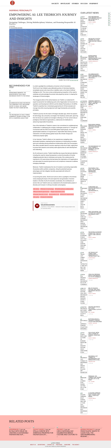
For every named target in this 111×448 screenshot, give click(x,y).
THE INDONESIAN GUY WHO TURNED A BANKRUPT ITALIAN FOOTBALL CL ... (94, 148)
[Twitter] (76, 80)
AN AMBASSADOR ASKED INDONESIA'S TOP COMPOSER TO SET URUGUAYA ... (94, 76)
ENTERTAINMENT (91, 257)
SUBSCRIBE (67, 444)
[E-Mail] (77, 80)
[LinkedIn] (74, 80)
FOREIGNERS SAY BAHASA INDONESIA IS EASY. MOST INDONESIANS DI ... (94, 188)
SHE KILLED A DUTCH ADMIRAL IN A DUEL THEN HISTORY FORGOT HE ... (95, 40)
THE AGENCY (75, 444)
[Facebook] (73, 80)
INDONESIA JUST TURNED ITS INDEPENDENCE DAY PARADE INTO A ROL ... (94, 358)
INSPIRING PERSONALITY (93, 61)
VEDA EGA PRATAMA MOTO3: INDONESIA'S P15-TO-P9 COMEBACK (94, 276)
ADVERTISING (41, 444)
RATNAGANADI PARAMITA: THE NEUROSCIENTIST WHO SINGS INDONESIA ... (94, 57)
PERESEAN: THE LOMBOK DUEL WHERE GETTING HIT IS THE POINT (94, 378)
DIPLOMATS (90, 79)
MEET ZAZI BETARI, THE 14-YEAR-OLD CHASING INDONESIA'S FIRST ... (94, 213)
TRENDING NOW (91, 192)
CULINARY (90, 173)
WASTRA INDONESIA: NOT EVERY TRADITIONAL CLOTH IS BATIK (94, 308)
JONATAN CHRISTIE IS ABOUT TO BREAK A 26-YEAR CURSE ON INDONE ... (94, 103)
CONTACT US (50, 444)
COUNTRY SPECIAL (92, 398)
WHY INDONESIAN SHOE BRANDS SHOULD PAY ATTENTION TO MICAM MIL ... (95, 18)
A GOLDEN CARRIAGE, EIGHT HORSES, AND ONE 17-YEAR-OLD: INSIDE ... (94, 394)
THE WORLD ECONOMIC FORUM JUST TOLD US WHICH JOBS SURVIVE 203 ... (95, 234)
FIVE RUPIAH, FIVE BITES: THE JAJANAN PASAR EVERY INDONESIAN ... (94, 170)
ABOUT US (33, 444)
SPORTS (89, 106)
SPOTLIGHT (65, 3)
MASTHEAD (59, 444)
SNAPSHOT (93, 3)
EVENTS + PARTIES (92, 22)
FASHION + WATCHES (92, 323)
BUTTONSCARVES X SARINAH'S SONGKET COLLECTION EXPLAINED (95, 320)
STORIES (75, 3)
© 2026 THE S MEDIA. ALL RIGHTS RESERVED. (55, 446)
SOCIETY (55, 3)
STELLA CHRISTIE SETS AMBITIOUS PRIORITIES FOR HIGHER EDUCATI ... (43, 432)
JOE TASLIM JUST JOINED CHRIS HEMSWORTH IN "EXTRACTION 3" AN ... (94, 254)
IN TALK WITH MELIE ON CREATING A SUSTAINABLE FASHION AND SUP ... (18, 432)
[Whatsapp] (71, 80)
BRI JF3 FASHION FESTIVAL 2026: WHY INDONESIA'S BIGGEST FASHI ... (94, 290)
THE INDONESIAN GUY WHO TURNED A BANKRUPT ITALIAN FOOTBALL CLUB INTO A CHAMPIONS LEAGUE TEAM (19, 116)
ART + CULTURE (91, 44)
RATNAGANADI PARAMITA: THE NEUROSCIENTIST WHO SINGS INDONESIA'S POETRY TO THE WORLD (19, 94)
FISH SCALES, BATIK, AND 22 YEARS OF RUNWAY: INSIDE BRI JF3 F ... (94, 334)
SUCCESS (84, 3)
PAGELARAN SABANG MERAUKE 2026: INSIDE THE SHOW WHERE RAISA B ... (94, 126)
